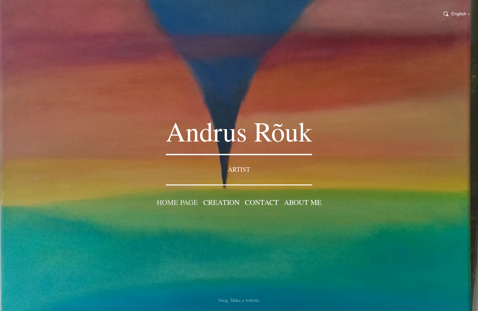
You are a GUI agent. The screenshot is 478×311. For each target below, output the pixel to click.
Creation (221, 202)
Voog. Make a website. (239, 298)
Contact (262, 202)
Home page (177, 202)
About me (303, 202)
